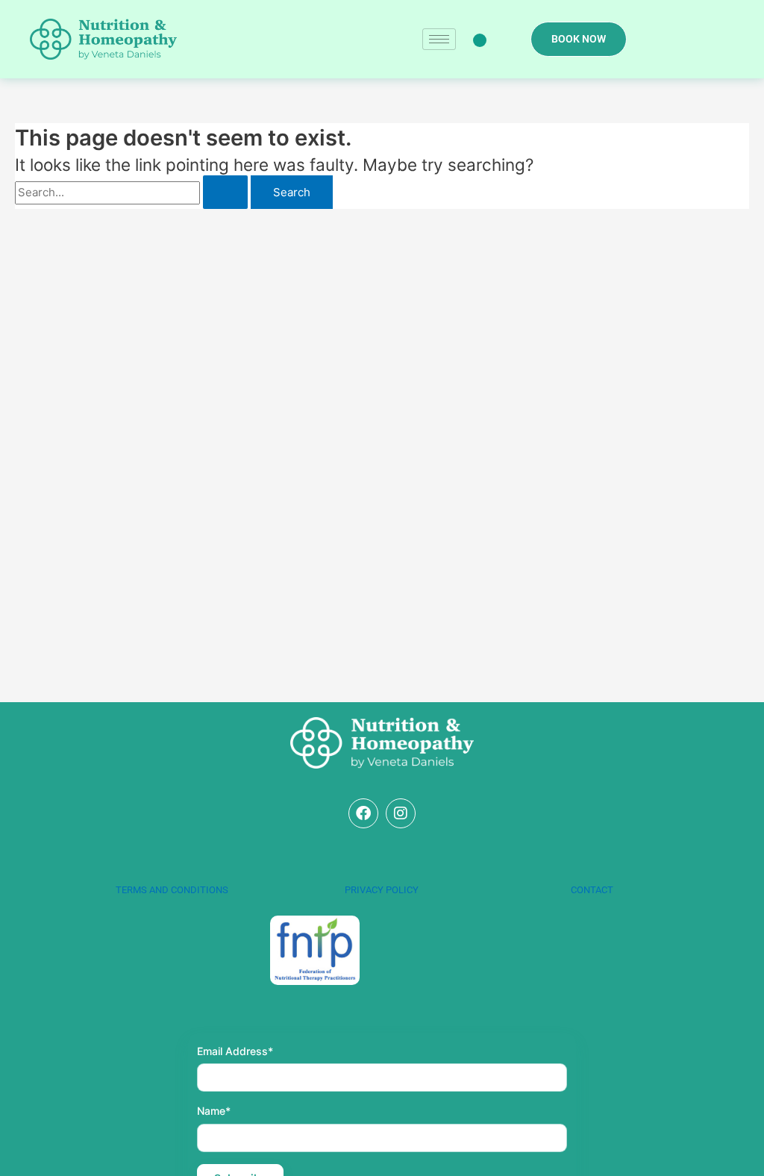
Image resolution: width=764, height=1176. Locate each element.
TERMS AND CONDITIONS (172, 889)
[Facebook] (363, 813)
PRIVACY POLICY (382, 889)
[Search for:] (133, 192)
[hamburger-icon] (439, 39)
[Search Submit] (225, 192)
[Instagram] (401, 813)
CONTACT (592, 889)
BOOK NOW (578, 39)
